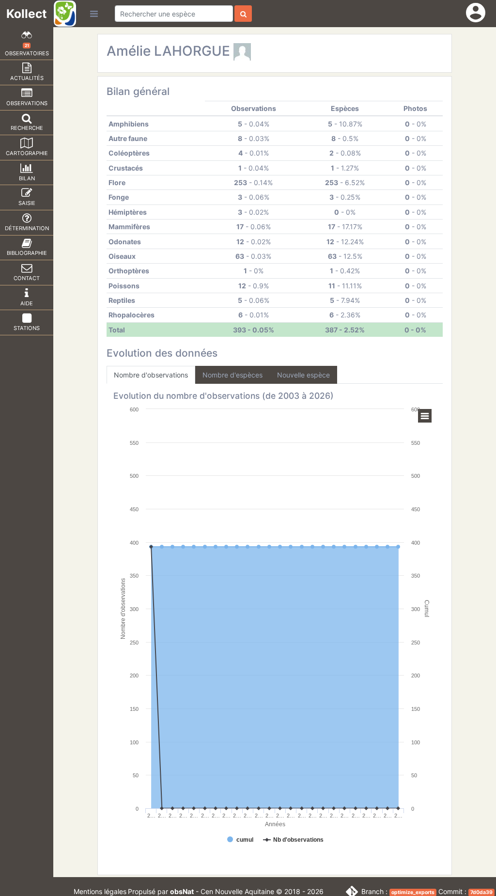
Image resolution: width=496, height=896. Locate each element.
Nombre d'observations (151, 375)
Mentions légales (100, 891)
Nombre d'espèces (232, 375)
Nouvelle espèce (303, 375)
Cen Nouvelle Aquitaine (237, 891)
